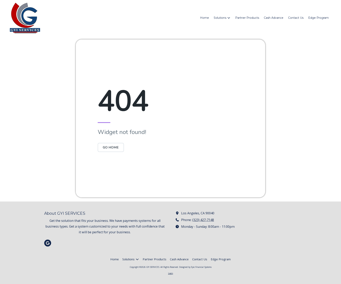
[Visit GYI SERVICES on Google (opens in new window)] (47, 243)
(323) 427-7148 (203, 220)
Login (170, 273)
